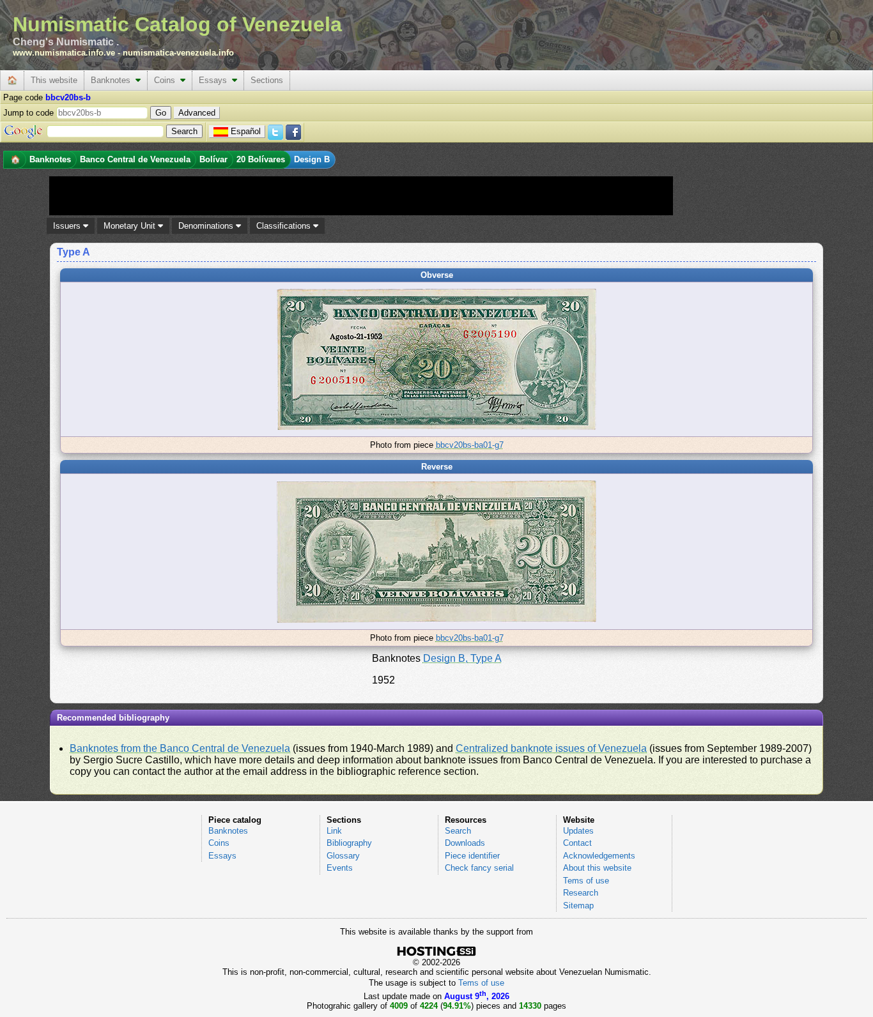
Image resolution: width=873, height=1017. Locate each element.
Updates (578, 831)
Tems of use (586, 880)
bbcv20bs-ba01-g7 (470, 445)
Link (334, 831)
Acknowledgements (599, 855)
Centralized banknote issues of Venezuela (551, 748)
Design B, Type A (462, 658)
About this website (597, 868)
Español (246, 131)
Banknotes (113, 80)
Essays (215, 80)
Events (340, 868)
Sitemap (578, 905)
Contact (577, 843)
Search (458, 831)
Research (580, 893)
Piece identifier (472, 855)
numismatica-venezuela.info (178, 52)
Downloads (465, 843)
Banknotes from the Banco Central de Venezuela (180, 748)
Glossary (343, 855)
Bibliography (349, 843)
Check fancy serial (479, 868)
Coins (167, 80)
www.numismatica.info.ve (64, 52)
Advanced (196, 113)
